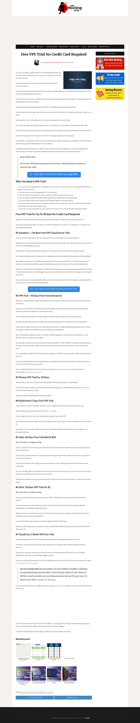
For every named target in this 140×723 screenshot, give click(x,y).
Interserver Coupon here (33, 372)
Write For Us (92, 46)
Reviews (39, 46)
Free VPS (62, 586)
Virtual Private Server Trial (37, 692)
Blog (84, 46)
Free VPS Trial (23, 692)
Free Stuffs (74, 46)
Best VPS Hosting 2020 (36, 697)
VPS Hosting (63, 46)
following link (60, 369)
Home (32, 46)
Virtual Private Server (56, 62)
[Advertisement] (70, 30)
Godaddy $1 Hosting (45, 579)
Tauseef (45, 62)
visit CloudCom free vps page (26, 563)
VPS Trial (50, 692)
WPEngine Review (72, 697)
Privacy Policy (104, 46)
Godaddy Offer (51, 46)
